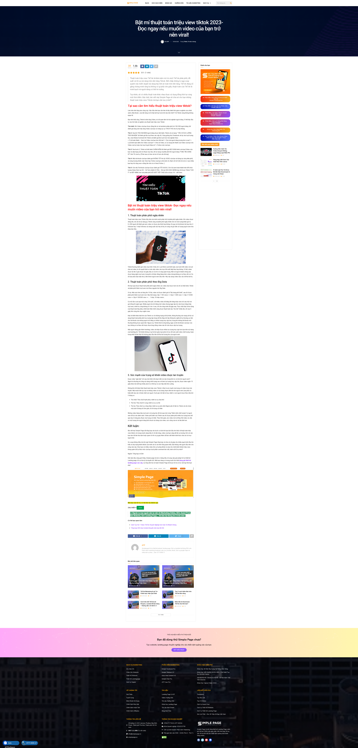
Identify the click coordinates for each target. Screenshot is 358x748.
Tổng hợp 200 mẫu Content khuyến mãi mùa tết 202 (147, 528)
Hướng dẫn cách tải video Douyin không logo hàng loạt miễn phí (221, 151)
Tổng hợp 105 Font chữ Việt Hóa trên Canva (221, 161)
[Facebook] (198, 740)
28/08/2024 (217, 155)
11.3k (223, 176)
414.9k (223, 164)
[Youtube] (206, 740)
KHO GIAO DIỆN (157, 3)
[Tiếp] (217, 181)
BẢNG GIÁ (168, 3)
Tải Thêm (161, 614)
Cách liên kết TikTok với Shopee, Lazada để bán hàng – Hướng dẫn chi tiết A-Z (149, 604)
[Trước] (213, 181)
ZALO (140, 507)
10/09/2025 (133, 585)
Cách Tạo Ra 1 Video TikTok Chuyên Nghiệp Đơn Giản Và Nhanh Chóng (153, 525)
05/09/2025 (178, 596)
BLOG (147, 3)
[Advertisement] (215, 216)
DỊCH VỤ (206, 3)
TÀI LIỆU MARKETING (193, 3)
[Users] (202, 740)
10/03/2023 (176, 41)
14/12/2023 (217, 164)
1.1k (139, 585)
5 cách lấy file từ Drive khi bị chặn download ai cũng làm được (221, 172)
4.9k (223, 155)
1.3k (184, 606)
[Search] (230, 3)
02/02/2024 (217, 176)
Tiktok (185, 41)
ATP (168, 41)
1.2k (184, 596)
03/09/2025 (144, 608)
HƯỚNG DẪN (179, 3)
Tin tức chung (192, 41)
